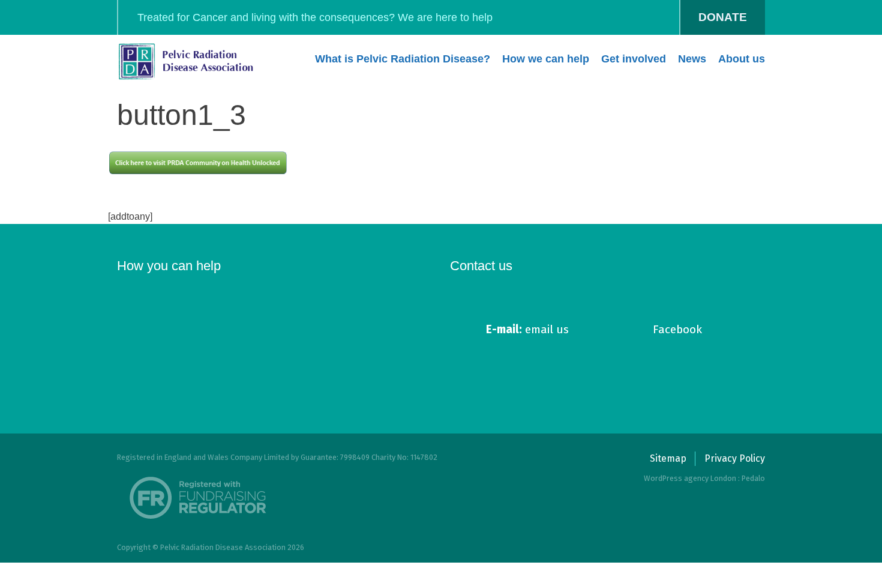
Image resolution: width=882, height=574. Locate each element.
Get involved (633, 59)
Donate (722, 17)
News (692, 59)
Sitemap (668, 458)
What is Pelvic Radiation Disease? (402, 59)
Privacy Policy (734, 458)
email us (527, 329)
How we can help (545, 59)
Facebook (677, 329)
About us (741, 59)
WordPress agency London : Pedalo (704, 478)
